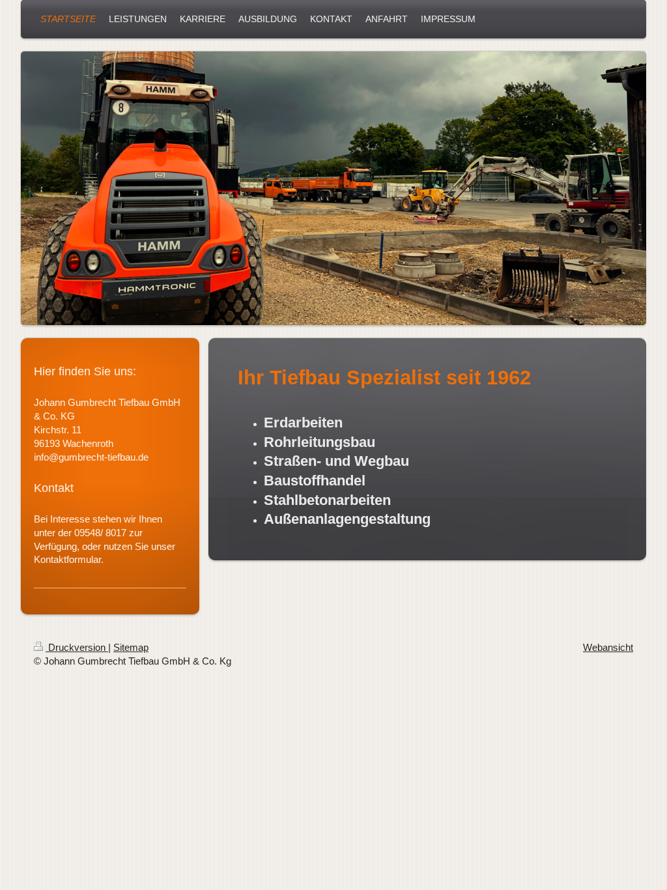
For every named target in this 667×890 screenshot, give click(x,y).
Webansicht (608, 647)
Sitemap (131, 647)
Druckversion (77, 647)
